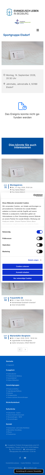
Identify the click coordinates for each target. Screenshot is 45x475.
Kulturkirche (10, 409)
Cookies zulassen (22, 266)
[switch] (40, 238)
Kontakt (9, 424)
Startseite (9, 361)
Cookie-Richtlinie (26, 463)
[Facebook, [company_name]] (20, 458)
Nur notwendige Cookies (23, 278)
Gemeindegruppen (12, 385)
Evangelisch (10, 370)
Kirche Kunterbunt (12, 402)
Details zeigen (33, 260)
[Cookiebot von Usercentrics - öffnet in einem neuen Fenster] (33, 195)
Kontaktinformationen (12, 463)
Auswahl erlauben (22, 272)
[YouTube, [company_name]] (25, 458)
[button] (22, 30)
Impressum (35, 463)
